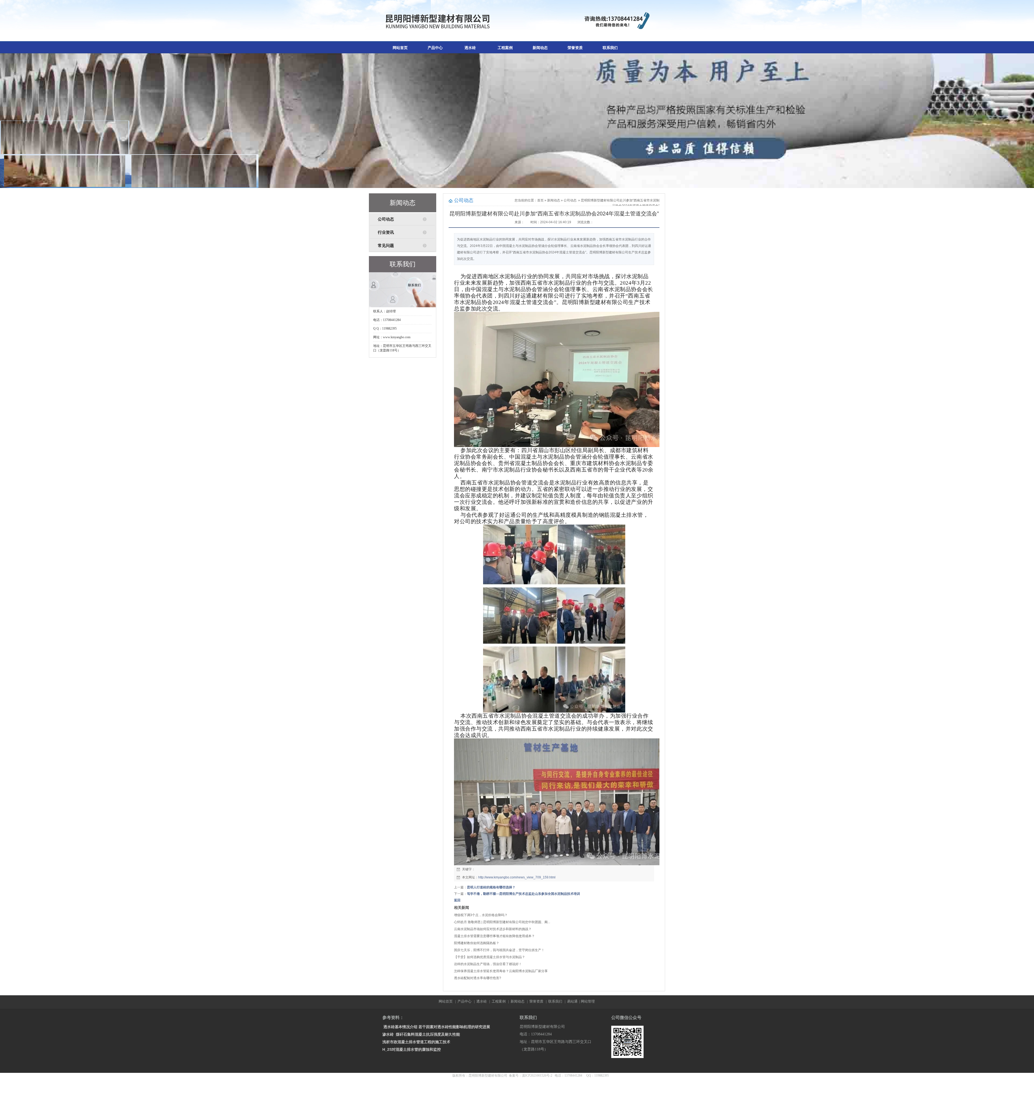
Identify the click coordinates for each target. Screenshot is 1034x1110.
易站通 (574, 1001)
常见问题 (386, 245)
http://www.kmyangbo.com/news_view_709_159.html (517, 877)
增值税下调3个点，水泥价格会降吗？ (481, 915)
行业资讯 (386, 232)
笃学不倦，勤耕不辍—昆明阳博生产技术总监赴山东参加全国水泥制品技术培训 (523, 894)
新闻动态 (540, 48)
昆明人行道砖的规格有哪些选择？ (491, 887)
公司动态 (386, 219)
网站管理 (588, 1001)
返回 (457, 900)
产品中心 (435, 48)
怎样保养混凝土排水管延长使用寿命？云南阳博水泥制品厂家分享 (501, 971)
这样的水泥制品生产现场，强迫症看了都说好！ (488, 964)
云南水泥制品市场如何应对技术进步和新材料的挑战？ (493, 929)
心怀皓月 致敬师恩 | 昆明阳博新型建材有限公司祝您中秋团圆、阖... (502, 922)
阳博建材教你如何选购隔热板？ (476, 943)
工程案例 (505, 48)
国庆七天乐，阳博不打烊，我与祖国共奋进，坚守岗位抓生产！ (499, 950)
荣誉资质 (575, 48)
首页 (540, 200)
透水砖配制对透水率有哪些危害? (477, 978)
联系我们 (610, 48)
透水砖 (470, 48)
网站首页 (400, 48)
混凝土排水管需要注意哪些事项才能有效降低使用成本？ (494, 936)
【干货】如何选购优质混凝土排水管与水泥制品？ (489, 957)
